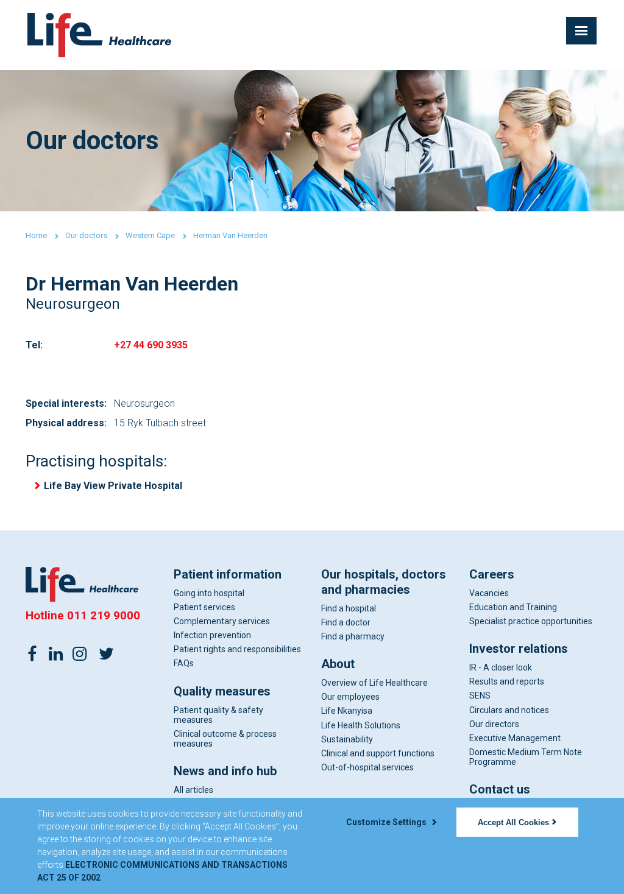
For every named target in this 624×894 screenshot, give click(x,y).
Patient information (228, 574)
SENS (480, 695)
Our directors (494, 724)
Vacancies (489, 593)
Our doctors (86, 235)
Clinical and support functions (377, 753)
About (338, 663)
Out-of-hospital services (367, 767)
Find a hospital (348, 608)
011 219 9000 (103, 615)
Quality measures (222, 691)
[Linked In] (56, 653)
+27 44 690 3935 (151, 345)
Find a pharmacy (353, 636)
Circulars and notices (509, 710)
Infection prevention (212, 635)
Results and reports (506, 681)
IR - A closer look (500, 667)
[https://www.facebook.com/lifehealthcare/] (32, 653)
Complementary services (222, 621)
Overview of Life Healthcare (374, 683)
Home (36, 235)
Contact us (499, 789)
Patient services (204, 607)
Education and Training (513, 607)
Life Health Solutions (360, 725)
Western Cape (150, 235)
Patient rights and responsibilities (237, 649)
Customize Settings (387, 822)
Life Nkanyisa (346, 711)
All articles (193, 790)
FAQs (184, 663)
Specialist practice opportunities (530, 621)
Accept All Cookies (513, 822)
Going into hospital (209, 593)
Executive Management (515, 738)
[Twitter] (106, 653)
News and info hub (225, 771)
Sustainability (347, 739)
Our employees (350, 697)
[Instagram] (79, 653)
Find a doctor (345, 622)
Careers (491, 574)
